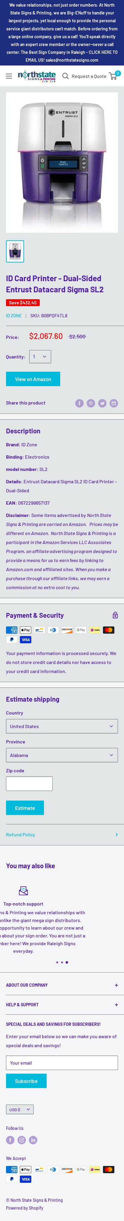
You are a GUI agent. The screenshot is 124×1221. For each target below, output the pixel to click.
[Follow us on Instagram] (21, 1140)
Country (14, 712)
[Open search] (65, 76)
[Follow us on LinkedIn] (33, 1140)
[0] (113, 76)
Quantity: (16, 356)
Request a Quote (89, 76)
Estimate (25, 808)
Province (15, 741)
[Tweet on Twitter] (102, 403)
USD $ (14, 1109)
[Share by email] (114, 403)
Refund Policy (20, 834)
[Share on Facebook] (79, 403)
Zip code (15, 770)
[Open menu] (9, 76)
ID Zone (14, 315)
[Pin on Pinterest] (91, 403)
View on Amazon (33, 379)
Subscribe (26, 1081)
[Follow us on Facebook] (10, 1140)
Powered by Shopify (24, 1207)
